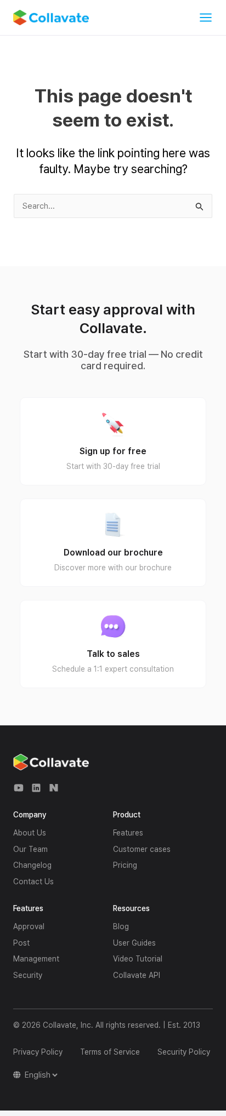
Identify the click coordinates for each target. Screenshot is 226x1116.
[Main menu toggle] (205, 17)
